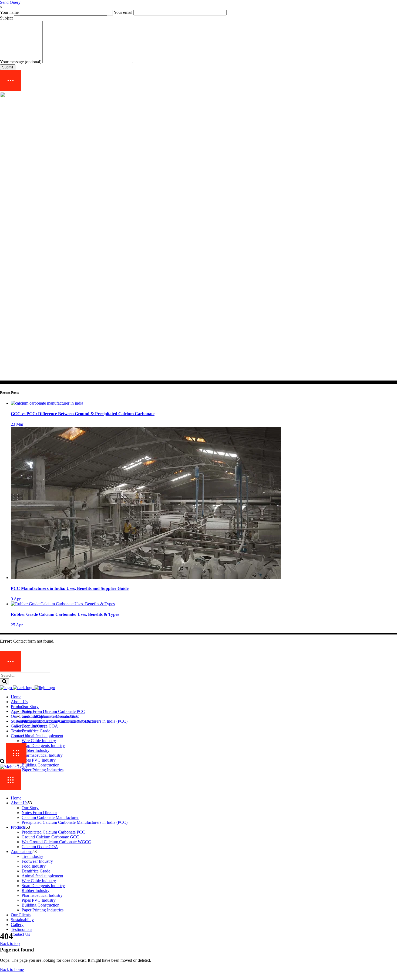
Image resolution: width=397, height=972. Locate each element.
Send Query (10, 2)
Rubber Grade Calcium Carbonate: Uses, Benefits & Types (65, 614)
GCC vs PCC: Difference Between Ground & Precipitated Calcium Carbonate (82, 413)
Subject (7, 18)
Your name (10, 12)
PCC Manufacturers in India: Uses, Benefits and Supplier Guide (70, 588)
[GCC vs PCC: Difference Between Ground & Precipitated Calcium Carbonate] (47, 403)
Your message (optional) (21, 61)
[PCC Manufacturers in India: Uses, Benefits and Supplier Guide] (146, 577)
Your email (123, 12)
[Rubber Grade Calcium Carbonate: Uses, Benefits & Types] (63, 603)
